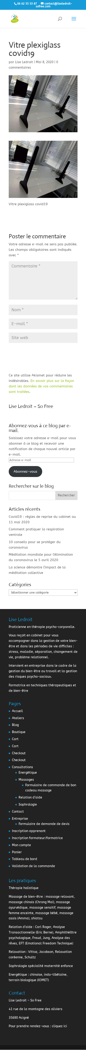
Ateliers (18, 718)
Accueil (17, 711)
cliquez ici (59, 1026)
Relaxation (17, 952)
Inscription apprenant (29, 831)
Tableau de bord (24, 859)
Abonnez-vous (25, 471)
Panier (17, 852)
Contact (18, 812)
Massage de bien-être (26, 897)
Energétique (28, 773)
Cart (15, 739)
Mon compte (21, 845)
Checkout (19, 753)
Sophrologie (28, 804)
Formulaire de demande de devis (44, 824)
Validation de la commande (33, 866)
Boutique (18, 732)
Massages (26, 780)
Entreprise (20, 819)
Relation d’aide (30, 797)
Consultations (22, 767)
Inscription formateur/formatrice (37, 838)
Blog (15, 725)
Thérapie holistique (24, 888)
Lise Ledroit (24, 62)
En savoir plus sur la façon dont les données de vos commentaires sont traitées (41, 386)
